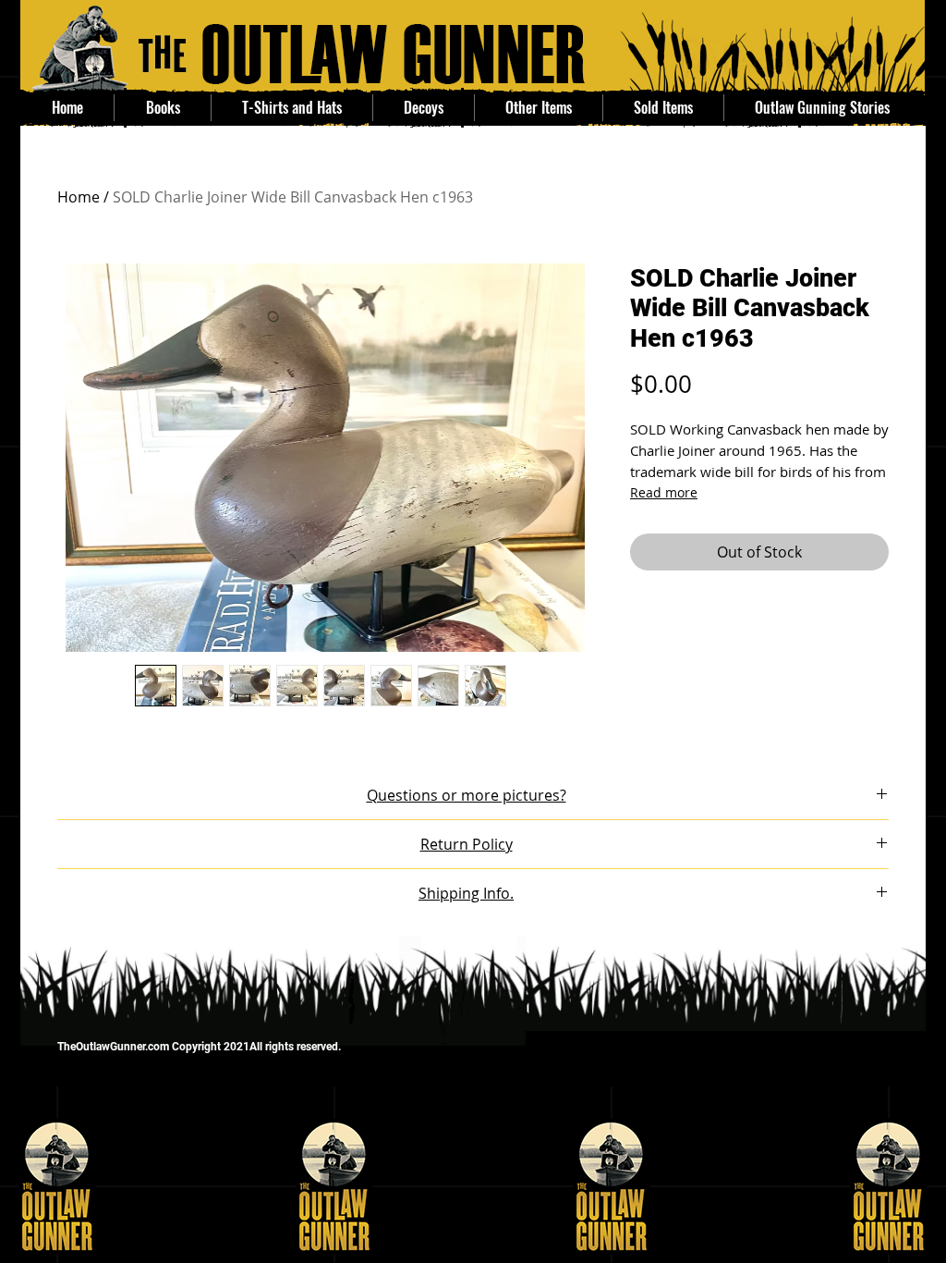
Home (78, 197)
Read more (663, 492)
